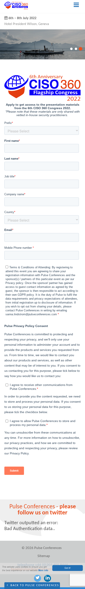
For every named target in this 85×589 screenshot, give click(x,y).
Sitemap (43, 556)
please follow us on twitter (47, 510)
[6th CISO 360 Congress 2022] (16, 9)
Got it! (68, 567)
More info (43, 570)
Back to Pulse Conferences (34, 585)
